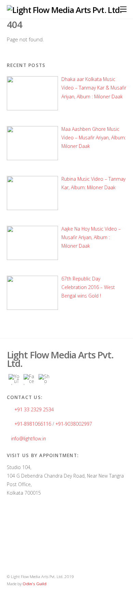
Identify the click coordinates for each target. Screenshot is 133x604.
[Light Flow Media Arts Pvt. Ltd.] (64, 9)
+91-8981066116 (33, 424)
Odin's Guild (34, 583)
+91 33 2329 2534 (34, 409)
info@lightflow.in (28, 438)
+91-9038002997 (74, 424)
